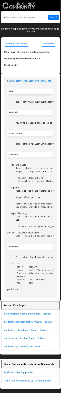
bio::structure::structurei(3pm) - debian (24, 338)
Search (53, 17)
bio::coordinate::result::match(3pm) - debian (27, 313)
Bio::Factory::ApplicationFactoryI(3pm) (29, 81)
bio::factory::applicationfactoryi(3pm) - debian (28, 321)
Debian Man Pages (16, 43)
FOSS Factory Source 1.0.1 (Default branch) (27, 380)
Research (48, 43)
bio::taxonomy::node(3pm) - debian (22, 346)
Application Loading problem (19, 372)
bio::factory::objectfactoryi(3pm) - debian (25, 330)
